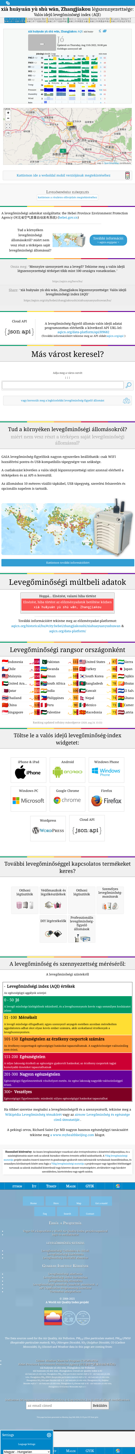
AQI (55, 31)
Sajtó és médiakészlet (65, 1234)
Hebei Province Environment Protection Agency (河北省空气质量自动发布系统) (66, 1364)
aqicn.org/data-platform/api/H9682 (83, 332)
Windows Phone (106, 762)
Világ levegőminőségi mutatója (68, 1163)
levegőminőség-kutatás (65, 1242)
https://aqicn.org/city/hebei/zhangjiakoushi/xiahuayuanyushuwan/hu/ (67, 300)
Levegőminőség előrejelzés (65, 1281)
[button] (69, 126)
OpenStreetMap (111, 162)
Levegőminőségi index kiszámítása (65, 1277)
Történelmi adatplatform (65, 1291)
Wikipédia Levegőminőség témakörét (33, 1114)
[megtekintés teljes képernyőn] (105, 31)
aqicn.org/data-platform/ (67, 631)
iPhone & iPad (28, 762)
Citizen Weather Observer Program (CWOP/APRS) (67, 1360)
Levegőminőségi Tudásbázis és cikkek (65, 1250)
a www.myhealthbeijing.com (72, 1135)
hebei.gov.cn (68, 217)
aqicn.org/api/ (115, 336)
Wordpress (48, 820)
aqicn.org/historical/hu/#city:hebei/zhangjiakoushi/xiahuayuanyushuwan (66, 626)
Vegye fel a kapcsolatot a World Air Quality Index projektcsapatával (65, 1231)
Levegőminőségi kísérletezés (65, 1254)
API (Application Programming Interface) (65, 1288)
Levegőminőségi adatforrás (65, 1274)
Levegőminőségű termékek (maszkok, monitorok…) (65, 1284)
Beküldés (100, 1405)
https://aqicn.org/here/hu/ (67, 281)
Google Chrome (67, 791)
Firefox (106, 791)
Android (67, 762)
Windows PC (28, 791)
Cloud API (87, 819)
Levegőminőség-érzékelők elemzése (65, 1257)
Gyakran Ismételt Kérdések (65, 1265)
